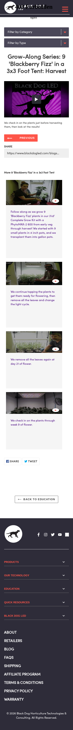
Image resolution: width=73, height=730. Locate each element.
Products (11, 561)
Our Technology (16, 575)
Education (11, 588)
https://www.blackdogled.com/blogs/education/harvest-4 (38, 153)
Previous (27, 137)
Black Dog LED (15, 615)
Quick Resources (17, 602)
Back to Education (39, 499)
